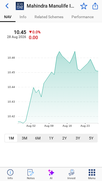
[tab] (8, 17)
